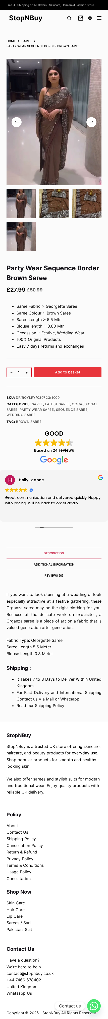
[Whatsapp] (94, 1006)
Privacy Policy (20, 858)
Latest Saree (57, 404)
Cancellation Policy (25, 845)
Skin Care (16, 902)
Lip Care (15, 916)
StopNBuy (25, 18)
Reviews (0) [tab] (53, 575)
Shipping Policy (21, 838)
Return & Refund (22, 851)
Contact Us (17, 832)
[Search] (69, 18)
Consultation (19, 878)
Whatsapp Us (19, 993)
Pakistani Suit (19, 929)
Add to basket (67, 372)
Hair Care (16, 909)
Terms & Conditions (25, 865)
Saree (37, 404)
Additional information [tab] (54, 564)
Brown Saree (28, 422)
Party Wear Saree (37, 410)
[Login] (90, 18)
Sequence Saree (71, 410)
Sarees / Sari (19, 922)
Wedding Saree (21, 415)
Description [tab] (54, 553)
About (12, 825)
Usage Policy (19, 871)
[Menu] (99, 18)
